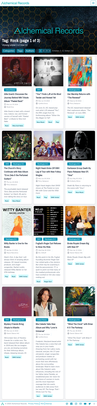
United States (11, 90)
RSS (42, 403)
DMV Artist (80, 117)
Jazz (38, 396)
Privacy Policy (33, 403)
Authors (30, 50)
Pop (57, 122)
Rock (6, 126)
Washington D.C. (75, 90)
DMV (39, 90)
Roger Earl (48, 282)
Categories (8, 50)
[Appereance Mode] (94, 403)
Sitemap (48, 403)
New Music (40, 122)
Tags (20, 50)
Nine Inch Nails (18, 126)
